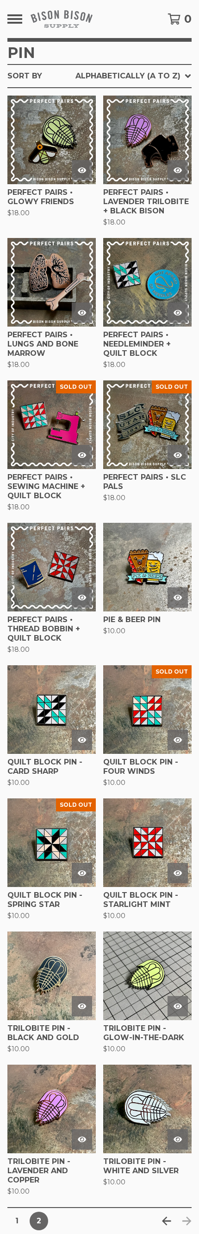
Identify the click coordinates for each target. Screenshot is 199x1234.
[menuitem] (99, 76)
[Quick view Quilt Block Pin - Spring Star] (82, 873)
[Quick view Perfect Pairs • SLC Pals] (178, 455)
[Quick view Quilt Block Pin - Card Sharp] (82, 740)
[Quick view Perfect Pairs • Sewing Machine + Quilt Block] (82, 455)
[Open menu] (14, 19)
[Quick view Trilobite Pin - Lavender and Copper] (82, 1139)
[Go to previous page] (166, 1221)
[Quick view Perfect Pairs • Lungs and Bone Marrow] (82, 312)
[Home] (86, 19)
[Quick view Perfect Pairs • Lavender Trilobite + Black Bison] (178, 170)
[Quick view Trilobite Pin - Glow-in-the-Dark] (178, 1006)
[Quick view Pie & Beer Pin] (178, 597)
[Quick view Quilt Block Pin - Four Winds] (178, 740)
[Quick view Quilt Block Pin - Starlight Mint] (178, 873)
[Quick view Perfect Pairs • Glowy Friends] (82, 170)
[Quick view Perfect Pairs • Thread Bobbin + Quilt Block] (82, 597)
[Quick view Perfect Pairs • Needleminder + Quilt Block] (178, 312)
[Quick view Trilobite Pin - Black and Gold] (82, 1006)
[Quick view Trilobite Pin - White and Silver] (178, 1139)
